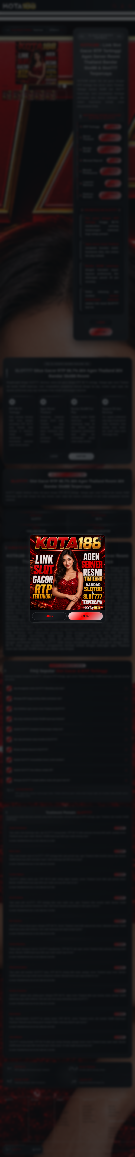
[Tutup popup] (100, 539)
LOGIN (49, 616)
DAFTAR (86, 616)
